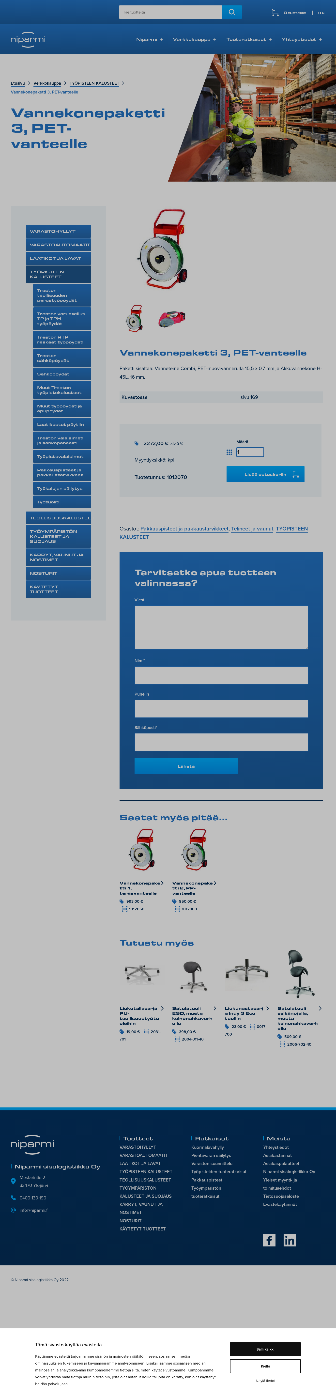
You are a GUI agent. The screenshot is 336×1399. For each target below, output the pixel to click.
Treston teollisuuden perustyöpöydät (57, 295)
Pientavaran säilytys (211, 1155)
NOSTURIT (43, 573)
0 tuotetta (304, 13)
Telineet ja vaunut (252, 528)
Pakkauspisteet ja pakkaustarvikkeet (60, 472)
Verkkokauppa (192, 39)
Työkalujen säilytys (60, 488)
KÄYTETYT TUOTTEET (44, 589)
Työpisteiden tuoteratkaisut (218, 1171)
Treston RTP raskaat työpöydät (60, 339)
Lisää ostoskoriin (265, 474)
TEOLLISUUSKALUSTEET (60, 517)
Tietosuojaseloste (281, 1196)
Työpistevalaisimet (60, 456)
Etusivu (18, 83)
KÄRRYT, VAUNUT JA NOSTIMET (57, 557)
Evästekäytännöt (280, 1204)
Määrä (242, 442)
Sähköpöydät (53, 373)
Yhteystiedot (299, 39)
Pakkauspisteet (206, 1180)
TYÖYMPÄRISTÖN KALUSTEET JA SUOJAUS (53, 536)
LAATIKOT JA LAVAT (55, 258)
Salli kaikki (266, 1349)
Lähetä (186, 766)
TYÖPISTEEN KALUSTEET (94, 83)
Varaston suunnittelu (211, 1163)
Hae (232, 12)
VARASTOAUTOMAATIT (60, 244)
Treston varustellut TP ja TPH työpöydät (61, 318)
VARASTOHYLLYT (53, 231)
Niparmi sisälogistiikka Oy (289, 1171)
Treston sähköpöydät (53, 358)
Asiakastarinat (277, 1155)
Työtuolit (48, 501)
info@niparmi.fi (34, 1210)
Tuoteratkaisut (246, 39)
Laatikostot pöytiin (60, 424)
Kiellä (265, 1366)
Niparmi (146, 39)
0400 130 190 (33, 1198)
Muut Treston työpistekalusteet (59, 390)
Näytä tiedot (265, 1380)
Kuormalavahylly (207, 1147)
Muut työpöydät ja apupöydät (59, 408)
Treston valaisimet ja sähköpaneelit (60, 440)
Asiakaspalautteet (281, 1163)
